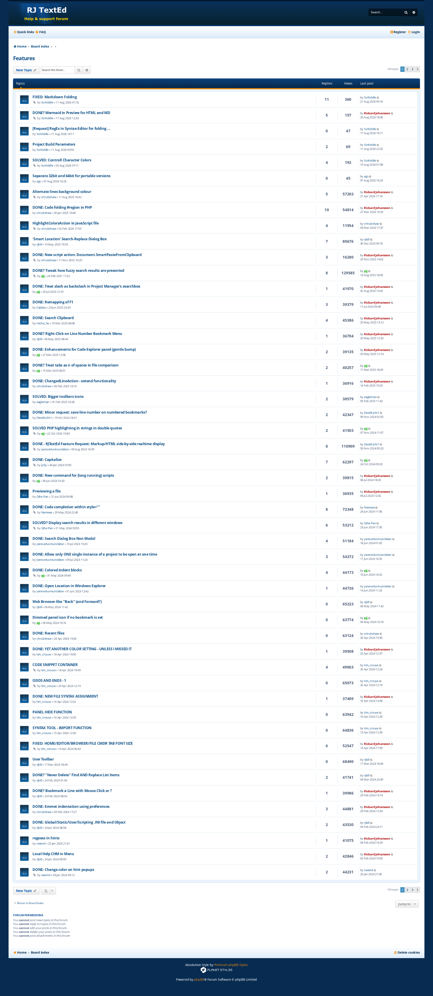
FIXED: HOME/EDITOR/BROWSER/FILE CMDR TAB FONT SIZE (82, 743)
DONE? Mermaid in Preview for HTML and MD (71, 112)
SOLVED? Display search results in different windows (77, 522)
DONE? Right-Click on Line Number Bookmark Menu (77, 333)
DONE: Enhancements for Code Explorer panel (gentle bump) (84, 349)
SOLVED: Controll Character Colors (61, 160)
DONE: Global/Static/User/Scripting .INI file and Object (78, 822)
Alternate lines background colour (61, 191)
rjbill (39, 244)
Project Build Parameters (53, 144)
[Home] (42, 13)
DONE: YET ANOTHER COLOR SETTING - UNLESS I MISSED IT (81, 648)
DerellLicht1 (44, 418)
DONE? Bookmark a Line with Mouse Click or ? (72, 790)
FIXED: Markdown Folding (54, 96)
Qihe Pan (42, 497)
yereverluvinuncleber (55, 449)
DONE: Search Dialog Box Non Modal (63, 538)
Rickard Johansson (377, 113)
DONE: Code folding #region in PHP (62, 207)
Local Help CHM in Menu (53, 853)
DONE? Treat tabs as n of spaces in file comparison (75, 365)
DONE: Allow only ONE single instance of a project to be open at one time (94, 554)
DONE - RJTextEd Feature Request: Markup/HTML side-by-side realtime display (98, 443)
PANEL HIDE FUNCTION (52, 712)
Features (24, 58)
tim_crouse (44, 654)
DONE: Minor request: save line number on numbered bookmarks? (89, 412)
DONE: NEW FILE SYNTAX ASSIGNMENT (65, 696)
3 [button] (412, 69)
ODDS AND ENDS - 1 (49, 680)
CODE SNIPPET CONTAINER (55, 664)
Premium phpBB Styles (231, 965)
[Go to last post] (378, 97)
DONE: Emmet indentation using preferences (71, 806)
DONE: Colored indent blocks (57, 570)
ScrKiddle (47, 102)
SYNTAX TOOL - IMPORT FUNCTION (61, 727)
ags (39, 181)
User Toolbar (43, 759)
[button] (417, 69)
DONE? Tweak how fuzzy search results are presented (78, 270)
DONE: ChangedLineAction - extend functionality (74, 380)
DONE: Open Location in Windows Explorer (69, 585)
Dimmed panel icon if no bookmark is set (67, 617)
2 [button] (407, 69)
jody (44, 465)
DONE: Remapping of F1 (52, 302)
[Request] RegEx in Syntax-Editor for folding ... (71, 128)
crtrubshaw (48, 197)
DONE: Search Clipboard (53, 317)
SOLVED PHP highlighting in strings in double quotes (77, 428)
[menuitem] (40, 32)
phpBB (199, 979)
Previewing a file (46, 491)
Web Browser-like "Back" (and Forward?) (66, 601)
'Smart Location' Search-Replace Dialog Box (69, 238)
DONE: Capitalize (47, 459)
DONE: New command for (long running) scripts (73, 475)
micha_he (43, 323)
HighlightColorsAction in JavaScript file (65, 223)
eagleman (43, 402)
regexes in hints (46, 838)
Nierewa (46, 512)
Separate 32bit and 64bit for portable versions (71, 175)
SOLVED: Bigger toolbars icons (57, 396)
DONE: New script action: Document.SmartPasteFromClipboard (86, 254)
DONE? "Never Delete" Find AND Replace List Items (75, 774)
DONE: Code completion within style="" (66, 506)
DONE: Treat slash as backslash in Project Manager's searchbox (86, 286)
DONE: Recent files (48, 633)
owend (41, 843)
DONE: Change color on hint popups (63, 869)
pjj (43, 276)
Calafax (41, 307)
